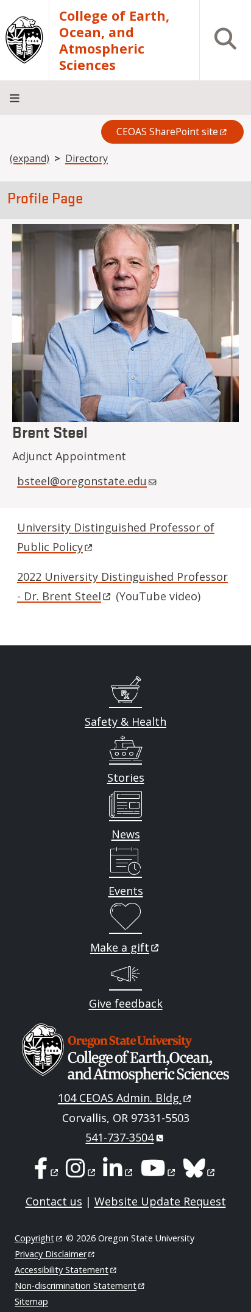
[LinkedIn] (118, 1172)
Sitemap (31, 1301)
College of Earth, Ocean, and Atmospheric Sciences (114, 40)
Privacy (51, 1254)
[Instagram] (81, 1172)
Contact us (54, 1201)
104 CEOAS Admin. (120, 1097)
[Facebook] (47, 1172)
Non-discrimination (75, 1285)
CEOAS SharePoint (167, 131)
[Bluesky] (200, 1172)
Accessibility (61, 1269)
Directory (86, 158)
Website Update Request (160, 1201)
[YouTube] (159, 1172)
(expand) (29, 158)
